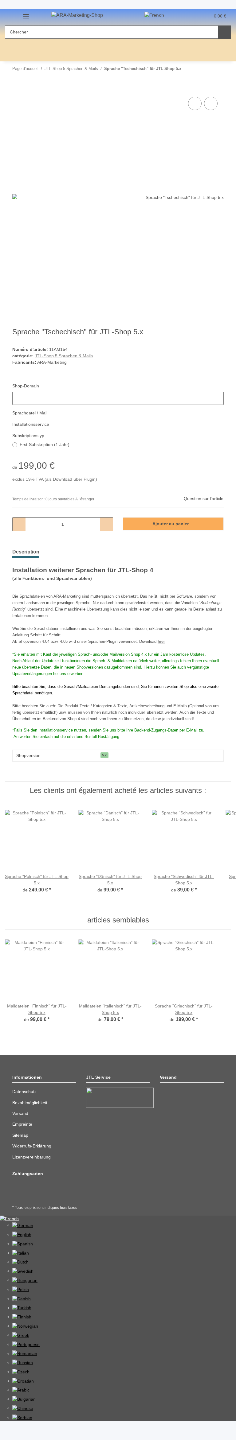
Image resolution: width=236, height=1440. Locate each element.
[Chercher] (224, 32)
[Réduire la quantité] (19, 524)
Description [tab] (25, 551)
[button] (181, 16)
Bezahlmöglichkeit (29, 1102)
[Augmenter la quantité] (106, 524)
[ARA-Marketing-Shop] (77, 15)
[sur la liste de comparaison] (195, 103)
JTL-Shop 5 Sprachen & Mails (64, 355)
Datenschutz (24, 1091)
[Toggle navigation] (25, 17)
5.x (104, 755)
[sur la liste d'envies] (211, 103)
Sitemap (20, 1135)
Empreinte (22, 1124)
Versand (20, 1113)
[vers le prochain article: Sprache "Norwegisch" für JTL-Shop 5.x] (217, 68)
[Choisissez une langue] (157, 15)
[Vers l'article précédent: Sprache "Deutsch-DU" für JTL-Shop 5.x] (203, 68)
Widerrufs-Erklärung (31, 1145)
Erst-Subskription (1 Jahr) (44, 444)
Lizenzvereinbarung (31, 1157)
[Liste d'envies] (193, 16)
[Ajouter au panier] (17, 88)
